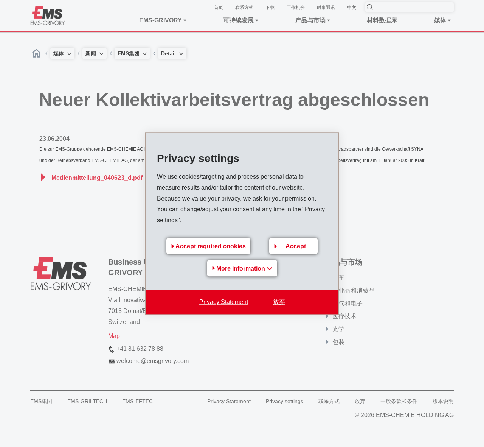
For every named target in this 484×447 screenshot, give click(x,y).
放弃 (279, 302)
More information (241, 268)
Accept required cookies (210, 246)
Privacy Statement (223, 302)
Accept (295, 246)
